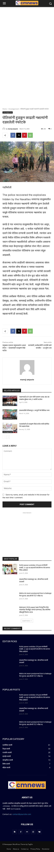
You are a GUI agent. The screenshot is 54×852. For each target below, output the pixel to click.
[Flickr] (26, 831)
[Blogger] (14, 831)
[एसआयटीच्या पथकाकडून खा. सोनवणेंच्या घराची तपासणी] (10, 583)
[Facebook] (12, 135)
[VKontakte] (39, 831)
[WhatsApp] (30, 135)
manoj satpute (13, 129)
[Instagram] (33, 831)
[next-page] (8, 437)
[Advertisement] (27, 529)
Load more (26, 621)
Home (5, 109)
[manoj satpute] (4, 129)
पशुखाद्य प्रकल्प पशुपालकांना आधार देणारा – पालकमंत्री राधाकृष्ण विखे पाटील (14, 348)
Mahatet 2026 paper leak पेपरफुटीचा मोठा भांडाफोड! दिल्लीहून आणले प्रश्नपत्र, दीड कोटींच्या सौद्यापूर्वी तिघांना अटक (34, 609)
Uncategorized (13, 109)
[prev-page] (4, 437)
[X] (18, 135)
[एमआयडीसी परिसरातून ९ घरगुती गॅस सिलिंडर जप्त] (10, 414)
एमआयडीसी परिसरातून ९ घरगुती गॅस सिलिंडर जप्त (34, 410)
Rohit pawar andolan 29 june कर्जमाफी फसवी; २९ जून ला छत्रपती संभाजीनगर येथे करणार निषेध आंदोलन (34, 567)
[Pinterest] (24, 135)
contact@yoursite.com (21, 814)
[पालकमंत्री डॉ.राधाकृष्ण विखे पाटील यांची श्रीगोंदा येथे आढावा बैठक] (10, 428)
